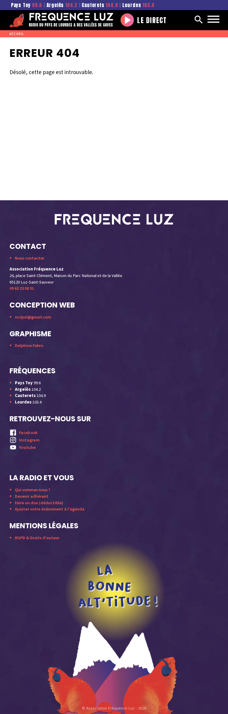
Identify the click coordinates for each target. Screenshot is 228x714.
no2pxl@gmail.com (33, 317)
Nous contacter (29, 258)
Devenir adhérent (31, 496)
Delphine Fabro (29, 345)
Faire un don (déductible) (39, 503)
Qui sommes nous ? (32, 490)
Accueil (17, 34)
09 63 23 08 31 (22, 288)
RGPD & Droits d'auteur (37, 538)
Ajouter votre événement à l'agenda (49, 509)
